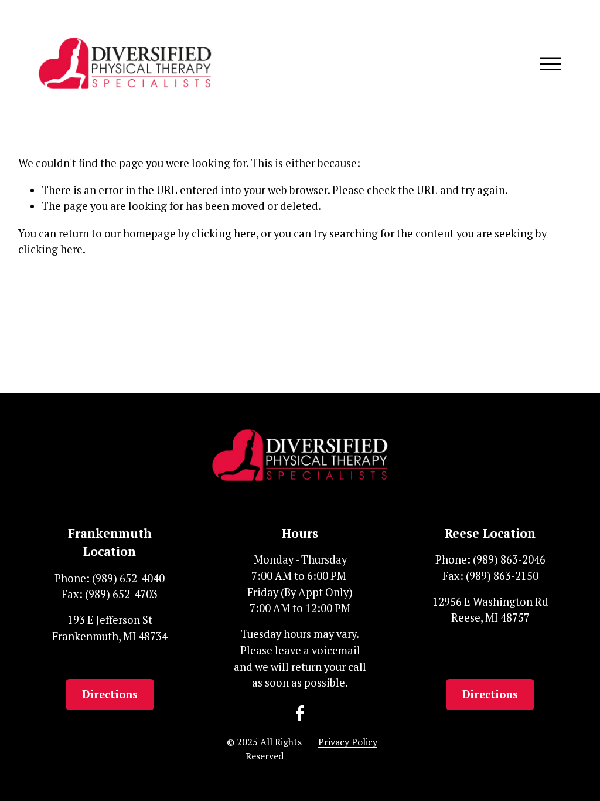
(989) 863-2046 (509, 559)
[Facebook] (300, 713)
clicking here (224, 233)
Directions (110, 694)
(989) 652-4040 (128, 578)
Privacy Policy (347, 741)
